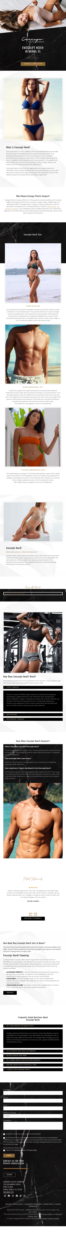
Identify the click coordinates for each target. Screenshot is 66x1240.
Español (51, 3)
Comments (7, 1120)
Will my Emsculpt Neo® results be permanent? (21, 1051)
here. (16, 1144)
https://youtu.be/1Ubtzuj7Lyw (14, 593)
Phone (5, 1097)
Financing (10, 993)
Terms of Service (20, 1150)
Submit (9, 1155)
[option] (33, 801)
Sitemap (8, 1204)
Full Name (6, 1090)
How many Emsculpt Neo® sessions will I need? (22, 1065)
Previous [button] (30, 914)
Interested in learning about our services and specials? (23, 1134)
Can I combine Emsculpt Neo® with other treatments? (24, 1060)
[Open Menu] (62, 3)
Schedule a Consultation (33, 64)
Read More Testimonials (33, 918)
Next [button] (35, 914)
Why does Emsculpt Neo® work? (17, 1055)
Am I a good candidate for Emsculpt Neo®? (20, 1026)
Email (5, 1105)
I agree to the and (21, 1150)
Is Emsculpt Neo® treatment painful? (18, 1069)
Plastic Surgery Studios (50, 1218)
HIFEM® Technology (13, 687)
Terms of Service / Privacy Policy (13, 1148)
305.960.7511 (8, 1192)
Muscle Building (12, 714)
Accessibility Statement (33, 1204)
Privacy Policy (32, 1150)
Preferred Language (9, 1113)
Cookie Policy (48, 1204)
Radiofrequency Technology (15, 719)
